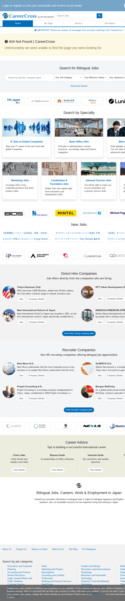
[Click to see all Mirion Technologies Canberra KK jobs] (65, 101)
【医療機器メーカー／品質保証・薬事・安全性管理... (27, 233)
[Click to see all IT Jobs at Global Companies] (26, 127)
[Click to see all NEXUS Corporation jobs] (92, 426)
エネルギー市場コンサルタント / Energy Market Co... (27, 239)
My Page (48, 23)
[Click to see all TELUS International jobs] (39, 101)
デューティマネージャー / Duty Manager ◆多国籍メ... (80, 239)
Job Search (109, 23)
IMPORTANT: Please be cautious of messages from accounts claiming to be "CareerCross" (79, 30)
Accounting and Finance (18, 572)
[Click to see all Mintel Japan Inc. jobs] (65, 213)
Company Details (36, 299)
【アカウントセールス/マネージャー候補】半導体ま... (80, 233)
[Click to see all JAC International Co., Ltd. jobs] (39, 213)
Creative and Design (90, 566)
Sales (44, 566)
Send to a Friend (39, 549)
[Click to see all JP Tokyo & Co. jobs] (65, 426)
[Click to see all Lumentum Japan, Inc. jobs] (92, 255)
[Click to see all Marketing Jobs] (20, 168)
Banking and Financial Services (56, 581)
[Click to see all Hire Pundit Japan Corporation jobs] (13, 255)
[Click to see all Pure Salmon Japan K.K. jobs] (39, 426)
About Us (6, 549)
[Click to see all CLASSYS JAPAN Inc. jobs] (13, 426)
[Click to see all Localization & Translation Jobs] (59, 168)
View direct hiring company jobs (79, 333)
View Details (19, 470)
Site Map (73, 549)
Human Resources (16, 575)
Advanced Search (79, 86)
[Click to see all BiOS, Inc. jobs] (13, 213)
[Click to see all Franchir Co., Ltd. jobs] (65, 255)
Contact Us (21, 549)
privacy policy (98, 594)
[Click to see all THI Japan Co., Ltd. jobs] (13, 101)
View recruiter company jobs (79, 410)
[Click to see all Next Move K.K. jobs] (92, 213)
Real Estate (47, 584)
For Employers (89, 549)
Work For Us (58, 549)
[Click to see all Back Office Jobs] (79, 127)
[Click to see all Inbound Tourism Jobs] (98, 168)
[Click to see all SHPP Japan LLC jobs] (92, 101)
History (78, 23)
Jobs (21, 299)
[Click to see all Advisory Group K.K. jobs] (39, 255)
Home (18, 23)
